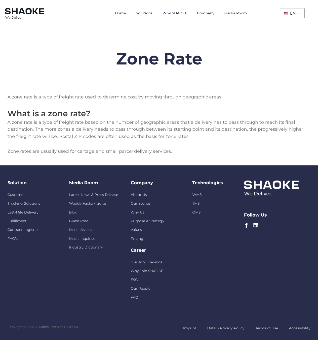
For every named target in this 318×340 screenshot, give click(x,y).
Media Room (235, 13)
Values (136, 229)
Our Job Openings (146, 262)
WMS (197, 194)
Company (205, 13)
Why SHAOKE (174, 13)
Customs (15, 194)
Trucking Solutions (23, 203)
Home (120, 13)
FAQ (134, 297)
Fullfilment (17, 221)
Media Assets (80, 229)
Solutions (144, 13)
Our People (140, 288)
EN (292, 13)
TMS (196, 203)
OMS (196, 212)
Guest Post (78, 221)
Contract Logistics (23, 229)
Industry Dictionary (86, 247)
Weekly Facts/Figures (88, 203)
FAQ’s (12, 238)
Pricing (137, 238)
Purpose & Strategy (147, 221)
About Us (139, 194)
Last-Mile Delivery (23, 212)
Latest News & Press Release (93, 194)
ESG (134, 280)
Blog (73, 212)
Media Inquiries (82, 238)
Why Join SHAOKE (147, 271)
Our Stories (141, 203)
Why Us (137, 212)
